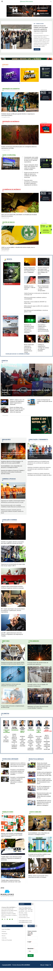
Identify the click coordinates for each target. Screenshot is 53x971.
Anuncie (3, 937)
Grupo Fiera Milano (6, 930)
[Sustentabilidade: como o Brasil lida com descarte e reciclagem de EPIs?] (40, 824)
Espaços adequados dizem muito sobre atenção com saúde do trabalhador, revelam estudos (31, 169)
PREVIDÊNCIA (14, 731)
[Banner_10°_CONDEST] (29, 5)
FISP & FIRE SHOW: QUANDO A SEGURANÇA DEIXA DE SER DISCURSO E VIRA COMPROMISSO (40, 744)
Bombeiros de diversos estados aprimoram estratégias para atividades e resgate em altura (39, 475)
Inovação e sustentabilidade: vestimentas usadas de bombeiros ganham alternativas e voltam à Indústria (17, 782)
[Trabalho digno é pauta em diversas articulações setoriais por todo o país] (13, 872)
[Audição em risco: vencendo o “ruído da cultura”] (30, 281)
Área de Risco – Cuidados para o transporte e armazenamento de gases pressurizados (43, 329)
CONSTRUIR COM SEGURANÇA (6, 732)
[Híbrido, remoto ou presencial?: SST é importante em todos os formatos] (40, 867)
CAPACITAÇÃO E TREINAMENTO (38, 441)
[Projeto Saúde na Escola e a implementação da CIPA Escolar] (13, 697)
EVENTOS (5, 362)
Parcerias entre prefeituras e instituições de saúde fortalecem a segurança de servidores (31, 184)
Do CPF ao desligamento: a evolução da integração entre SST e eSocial (44, 789)
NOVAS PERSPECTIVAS (48, 732)
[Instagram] (5, 921)
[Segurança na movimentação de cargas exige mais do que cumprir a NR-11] (13, 555)
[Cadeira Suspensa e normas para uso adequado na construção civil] (13, 676)
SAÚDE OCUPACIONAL (9, 156)
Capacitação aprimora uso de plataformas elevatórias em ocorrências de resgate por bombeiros (38, 464)
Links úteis (4, 939)
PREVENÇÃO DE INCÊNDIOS (10, 123)
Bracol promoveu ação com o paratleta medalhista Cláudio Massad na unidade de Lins (13, 507)
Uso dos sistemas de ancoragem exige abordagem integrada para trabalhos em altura (43, 272)
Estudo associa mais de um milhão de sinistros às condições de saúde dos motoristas (31, 176)
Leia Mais (37, 50)
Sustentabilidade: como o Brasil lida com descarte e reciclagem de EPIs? (11, 468)
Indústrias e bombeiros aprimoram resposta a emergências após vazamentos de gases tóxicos (39, 470)
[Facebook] (2, 921)
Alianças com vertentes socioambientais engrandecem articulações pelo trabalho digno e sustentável (11, 836)
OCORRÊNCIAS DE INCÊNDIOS (11, 191)
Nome (29, 936)
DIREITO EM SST (22, 733)
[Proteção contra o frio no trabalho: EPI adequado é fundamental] (40, 676)
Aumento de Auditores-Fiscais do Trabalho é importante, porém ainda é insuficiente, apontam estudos (12, 473)
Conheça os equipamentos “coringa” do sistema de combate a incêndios (43, 349)
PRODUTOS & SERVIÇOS (36, 760)
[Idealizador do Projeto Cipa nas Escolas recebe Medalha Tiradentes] (40, 698)
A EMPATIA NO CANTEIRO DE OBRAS (6, 740)
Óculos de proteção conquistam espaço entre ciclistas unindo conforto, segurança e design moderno (43, 768)
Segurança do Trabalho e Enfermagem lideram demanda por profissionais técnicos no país (13, 503)
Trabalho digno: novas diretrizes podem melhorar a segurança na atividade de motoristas (11, 860)
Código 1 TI (48, 966)
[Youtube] (10, 921)
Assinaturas (4, 935)
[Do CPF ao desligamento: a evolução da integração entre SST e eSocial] (31, 790)
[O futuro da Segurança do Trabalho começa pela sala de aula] (31, 404)
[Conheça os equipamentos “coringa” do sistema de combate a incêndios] (43, 340)
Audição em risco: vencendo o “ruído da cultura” (29, 289)
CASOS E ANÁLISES (35, 813)
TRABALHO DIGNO (7, 813)
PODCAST (5, 66)
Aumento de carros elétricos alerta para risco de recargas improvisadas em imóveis (18, 766)
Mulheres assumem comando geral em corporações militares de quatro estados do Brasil (12, 513)
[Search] (51, 1)
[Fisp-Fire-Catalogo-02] (46, 125)
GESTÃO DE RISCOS (8, 224)
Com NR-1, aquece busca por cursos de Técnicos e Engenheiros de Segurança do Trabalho (12, 636)
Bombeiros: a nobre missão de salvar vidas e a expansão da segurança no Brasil (12, 495)
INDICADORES (6, 441)
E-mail (30, 943)
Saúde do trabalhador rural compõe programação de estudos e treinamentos (10, 166)
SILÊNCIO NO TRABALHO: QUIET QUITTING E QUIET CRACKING (22, 742)
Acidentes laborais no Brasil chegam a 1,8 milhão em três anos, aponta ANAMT (12, 463)
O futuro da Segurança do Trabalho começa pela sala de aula (44, 403)
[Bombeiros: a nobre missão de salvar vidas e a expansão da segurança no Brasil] (13, 492)
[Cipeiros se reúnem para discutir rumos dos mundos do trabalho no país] (26, 381)
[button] (3, 37)
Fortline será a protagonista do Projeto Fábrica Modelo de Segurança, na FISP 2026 (44, 775)
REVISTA (8, 260)
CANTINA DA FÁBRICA (38, 732)
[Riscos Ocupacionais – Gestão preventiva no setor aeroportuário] (43, 281)
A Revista (4, 933)
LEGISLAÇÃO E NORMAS (9, 521)
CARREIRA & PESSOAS (9, 480)
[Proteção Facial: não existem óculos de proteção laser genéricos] (40, 654)
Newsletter (31, 950)
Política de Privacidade (7, 941)
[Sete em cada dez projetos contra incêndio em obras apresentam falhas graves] (13, 453)
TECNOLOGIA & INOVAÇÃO (10, 760)
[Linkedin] (7, 921)
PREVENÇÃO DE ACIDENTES (11, 90)
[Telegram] (12, 921)
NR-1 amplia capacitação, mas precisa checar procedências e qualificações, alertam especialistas (13, 612)
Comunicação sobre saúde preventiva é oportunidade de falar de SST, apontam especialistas (31, 161)
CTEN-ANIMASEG (34, 642)
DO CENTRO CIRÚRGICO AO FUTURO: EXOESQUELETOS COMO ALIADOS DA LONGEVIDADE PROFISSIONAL (32, 743)
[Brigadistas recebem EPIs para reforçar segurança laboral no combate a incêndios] (40, 453)
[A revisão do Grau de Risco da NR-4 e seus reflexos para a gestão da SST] (40, 846)
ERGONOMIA (31, 731)
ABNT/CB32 (5, 642)
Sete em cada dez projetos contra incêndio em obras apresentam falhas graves (13, 455)
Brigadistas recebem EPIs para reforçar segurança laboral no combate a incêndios (40, 455)
